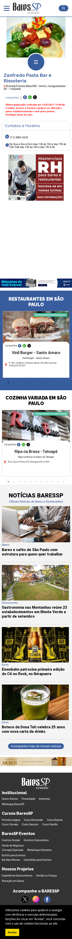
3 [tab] (19, 383)
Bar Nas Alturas (11, 859)
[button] (59, 923)
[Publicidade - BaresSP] (36, 177)
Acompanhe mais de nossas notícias (36, 746)
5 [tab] (30, 383)
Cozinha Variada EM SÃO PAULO (36, 400)
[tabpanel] (36, 345)
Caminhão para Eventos (38, 859)
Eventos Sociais (11, 840)
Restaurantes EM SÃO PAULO (36, 301)
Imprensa (44, 798)
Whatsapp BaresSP (13, 804)
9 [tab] (52, 383)
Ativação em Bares (13, 880)
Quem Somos (10, 798)
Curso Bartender (33, 819)
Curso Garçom (30, 824)
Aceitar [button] (12, 932)
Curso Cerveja (10, 824)
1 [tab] (8, 383)
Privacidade (28, 798)
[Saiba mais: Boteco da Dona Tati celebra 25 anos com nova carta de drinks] (35, 719)
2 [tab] (14, 383)
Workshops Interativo (39, 849)
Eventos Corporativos (36, 840)
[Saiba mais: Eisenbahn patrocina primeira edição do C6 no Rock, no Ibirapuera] (35, 661)
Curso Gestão (50, 824)
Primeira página (11, 819)
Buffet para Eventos (13, 855)
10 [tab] (58, 383)
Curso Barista (55, 819)
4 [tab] (25, 383)
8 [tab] (47, 383)
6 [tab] (36, 383)
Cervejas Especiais (12, 849)
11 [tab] (64, 383)
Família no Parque (46, 875)
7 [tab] (41, 383)
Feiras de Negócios (13, 845)
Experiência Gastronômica (17, 875)
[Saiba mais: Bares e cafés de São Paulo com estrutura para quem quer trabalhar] (36, 541)
